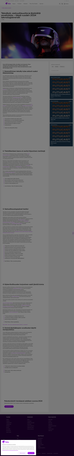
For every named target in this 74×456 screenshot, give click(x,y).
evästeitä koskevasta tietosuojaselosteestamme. (10, 450)
